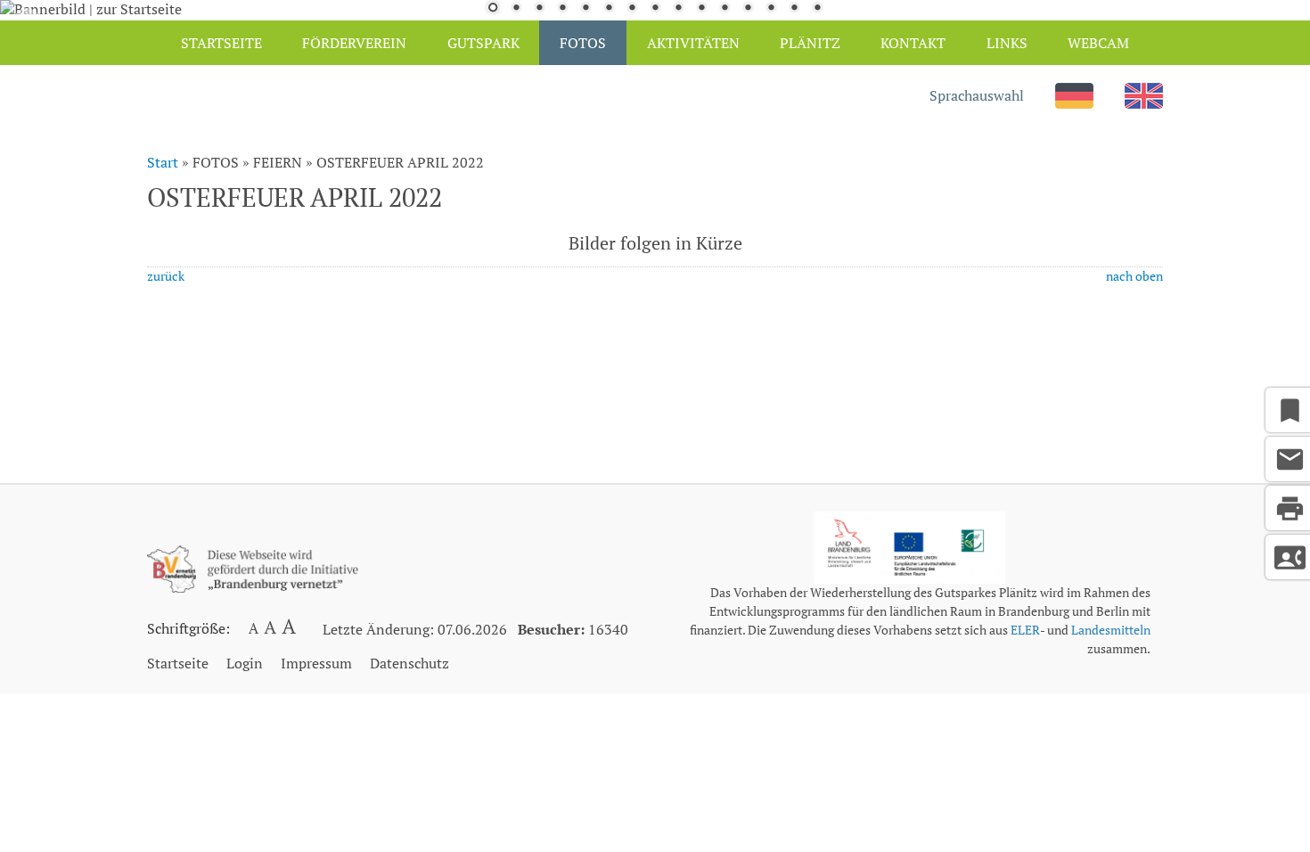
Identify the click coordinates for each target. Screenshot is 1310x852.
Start (162, 162)
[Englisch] (1144, 103)
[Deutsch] (1074, 103)
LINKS (1007, 43)
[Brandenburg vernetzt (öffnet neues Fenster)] (252, 587)
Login (244, 663)
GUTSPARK (483, 43)
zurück (165, 275)
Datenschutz (409, 663)
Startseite (178, 663)
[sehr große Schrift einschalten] (289, 631)
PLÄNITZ (810, 43)
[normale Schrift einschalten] (253, 631)
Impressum (316, 663)
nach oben (1134, 275)
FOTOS (583, 43)
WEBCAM (1098, 43)
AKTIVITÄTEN (693, 43)
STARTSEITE (221, 43)
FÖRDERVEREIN (354, 43)
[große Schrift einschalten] (271, 631)
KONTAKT (913, 43)
